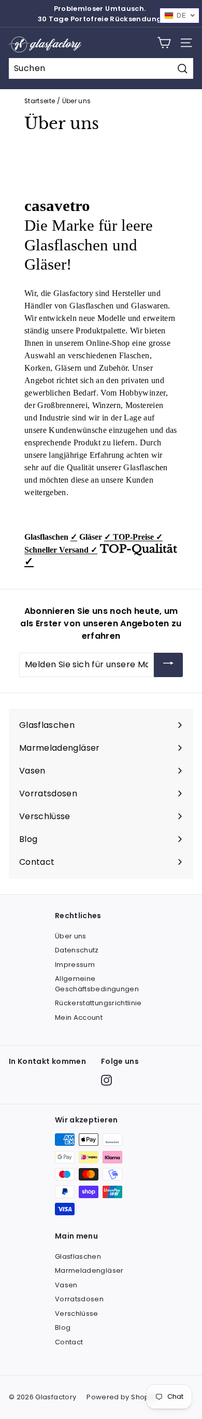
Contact (69, 1342)
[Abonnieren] (168, 665)
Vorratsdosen (79, 1299)
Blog (62, 1327)
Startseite (39, 101)
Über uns (70, 936)
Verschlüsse (76, 1313)
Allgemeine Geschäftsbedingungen (97, 984)
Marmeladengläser (89, 1270)
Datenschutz (77, 950)
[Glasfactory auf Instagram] (106, 1080)
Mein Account (79, 1017)
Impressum (75, 965)
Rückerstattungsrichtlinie (98, 1003)
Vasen (66, 1285)
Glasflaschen (78, 1256)
